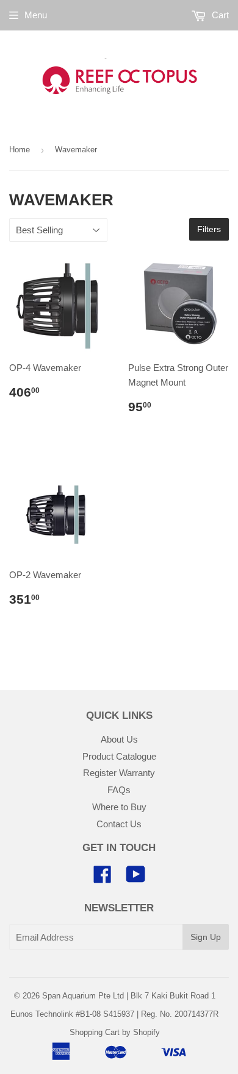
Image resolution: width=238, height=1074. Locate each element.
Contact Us (119, 824)
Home (19, 149)
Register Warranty (119, 773)
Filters (209, 229)
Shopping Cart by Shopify (115, 1032)
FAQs (119, 790)
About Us (119, 739)
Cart (219, 15)
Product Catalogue (119, 756)
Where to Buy (119, 807)
